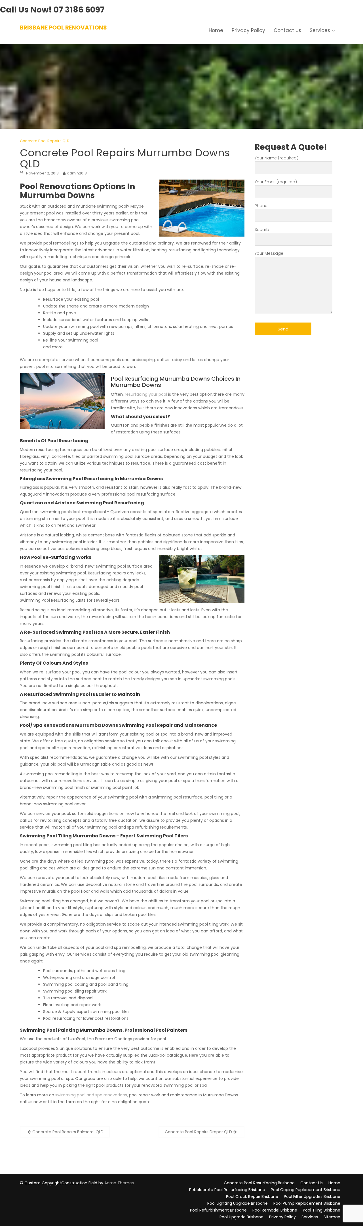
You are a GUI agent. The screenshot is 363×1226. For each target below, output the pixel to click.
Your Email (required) (276, 182)
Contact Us (287, 30)
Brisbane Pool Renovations (63, 27)
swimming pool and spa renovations (91, 1095)
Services (320, 30)
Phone (261, 205)
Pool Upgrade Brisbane (241, 1217)
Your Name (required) (276, 158)
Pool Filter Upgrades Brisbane (312, 1196)
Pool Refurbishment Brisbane (218, 1210)
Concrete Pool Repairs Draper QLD (198, 1132)
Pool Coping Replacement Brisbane (305, 1190)
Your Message (269, 253)
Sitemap (332, 1217)
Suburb (262, 229)
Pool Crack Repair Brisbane (252, 1196)
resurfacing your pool (146, 394)
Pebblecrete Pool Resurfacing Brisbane (227, 1190)
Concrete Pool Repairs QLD (44, 141)
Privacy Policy (248, 30)
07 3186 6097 (79, 9)
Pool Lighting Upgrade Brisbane (237, 1203)
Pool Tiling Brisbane (321, 1210)
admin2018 (77, 173)
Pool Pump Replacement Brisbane (306, 1203)
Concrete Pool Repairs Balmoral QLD (68, 1132)
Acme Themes (119, 1183)
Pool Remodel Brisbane (274, 1210)
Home (216, 30)
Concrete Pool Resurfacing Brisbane (259, 1183)
